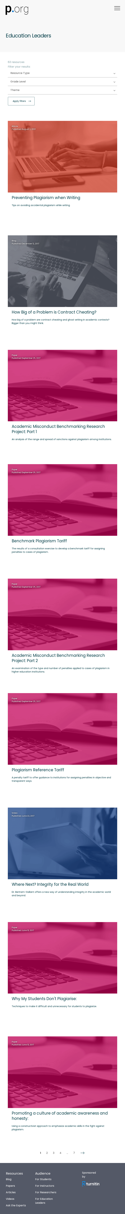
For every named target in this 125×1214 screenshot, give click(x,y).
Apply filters (20, 101)
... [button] (67, 1153)
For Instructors (44, 1186)
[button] (82, 1153)
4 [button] (60, 1153)
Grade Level (24, 81)
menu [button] (117, 8)
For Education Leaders (44, 1201)
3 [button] (53, 1153)
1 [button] (40, 1153)
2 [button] (47, 1153)
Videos (10, 1199)
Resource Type (26, 73)
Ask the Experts (16, 1205)
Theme (21, 90)
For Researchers (45, 1192)
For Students (43, 1179)
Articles (11, 1192)
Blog (8, 1179)
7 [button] (74, 1153)
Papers (10, 1186)
